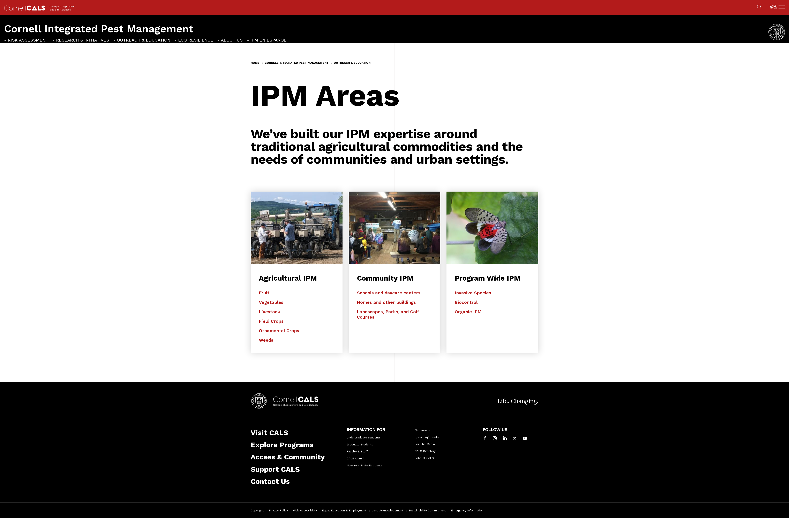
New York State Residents (364, 465)
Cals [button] (773, 6)
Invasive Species (473, 292)
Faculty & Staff (357, 451)
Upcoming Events (427, 437)
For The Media (425, 444)
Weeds (266, 340)
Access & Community (288, 457)
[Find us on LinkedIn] (505, 438)
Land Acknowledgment (387, 510)
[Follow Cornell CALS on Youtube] (525, 438)
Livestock (269, 311)
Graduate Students (360, 444)
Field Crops (271, 321)
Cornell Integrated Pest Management (98, 29)
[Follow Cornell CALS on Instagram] (495, 438)
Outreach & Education (143, 40)
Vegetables (271, 302)
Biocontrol (466, 302)
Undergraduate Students (364, 437)
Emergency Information (467, 510)
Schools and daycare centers (388, 292)
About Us (232, 40)
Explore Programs (282, 445)
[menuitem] (26, 40)
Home (255, 62)
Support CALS (275, 469)
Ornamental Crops (279, 330)
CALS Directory (425, 451)
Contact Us (270, 481)
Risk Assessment (28, 40)
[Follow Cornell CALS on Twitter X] (514, 438)
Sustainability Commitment (427, 510)
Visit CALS (269, 433)
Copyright (257, 510)
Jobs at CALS (424, 458)
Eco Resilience (195, 40)
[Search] (759, 7)
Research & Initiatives (82, 40)
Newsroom (422, 430)
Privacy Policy (278, 510)
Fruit (264, 292)
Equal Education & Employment (344, 510)
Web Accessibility (305, 510)
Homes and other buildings (386, 302)
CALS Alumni (355, 458)
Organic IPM (468, 311)
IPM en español (268, 40)
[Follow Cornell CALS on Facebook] (485, 438)
